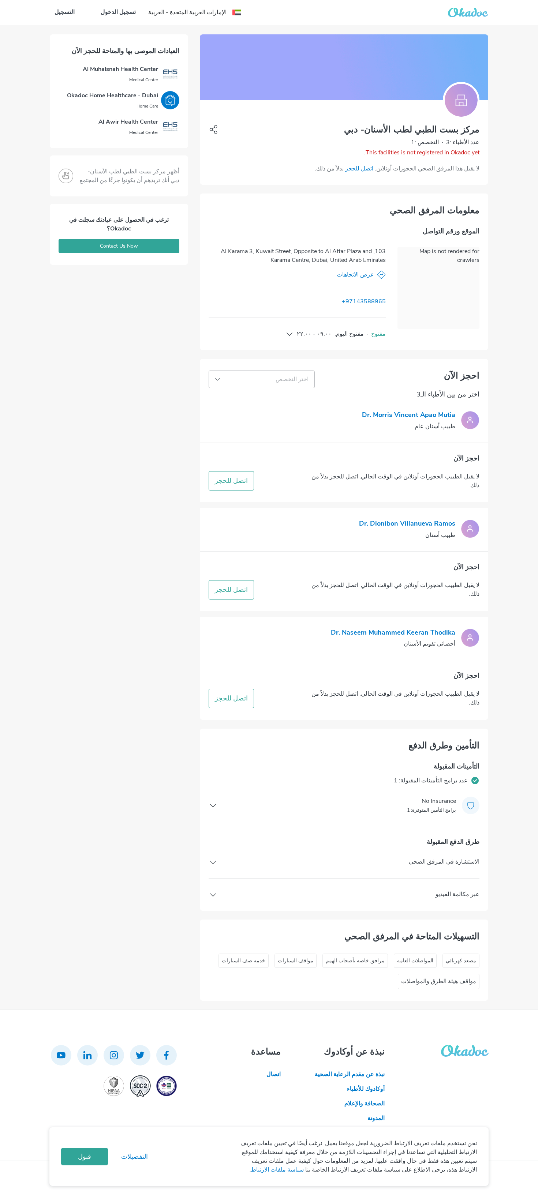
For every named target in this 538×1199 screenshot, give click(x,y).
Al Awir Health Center (128, 122)
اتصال (273, 1074)
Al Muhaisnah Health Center (120, 69)
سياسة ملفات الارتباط (277, 1170)
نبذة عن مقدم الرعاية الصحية (350, 1074)
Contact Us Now (119, 246)
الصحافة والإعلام (364, 1104)
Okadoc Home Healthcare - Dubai (112, 95)
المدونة (376, 1118)
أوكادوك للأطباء (366, 1089)
